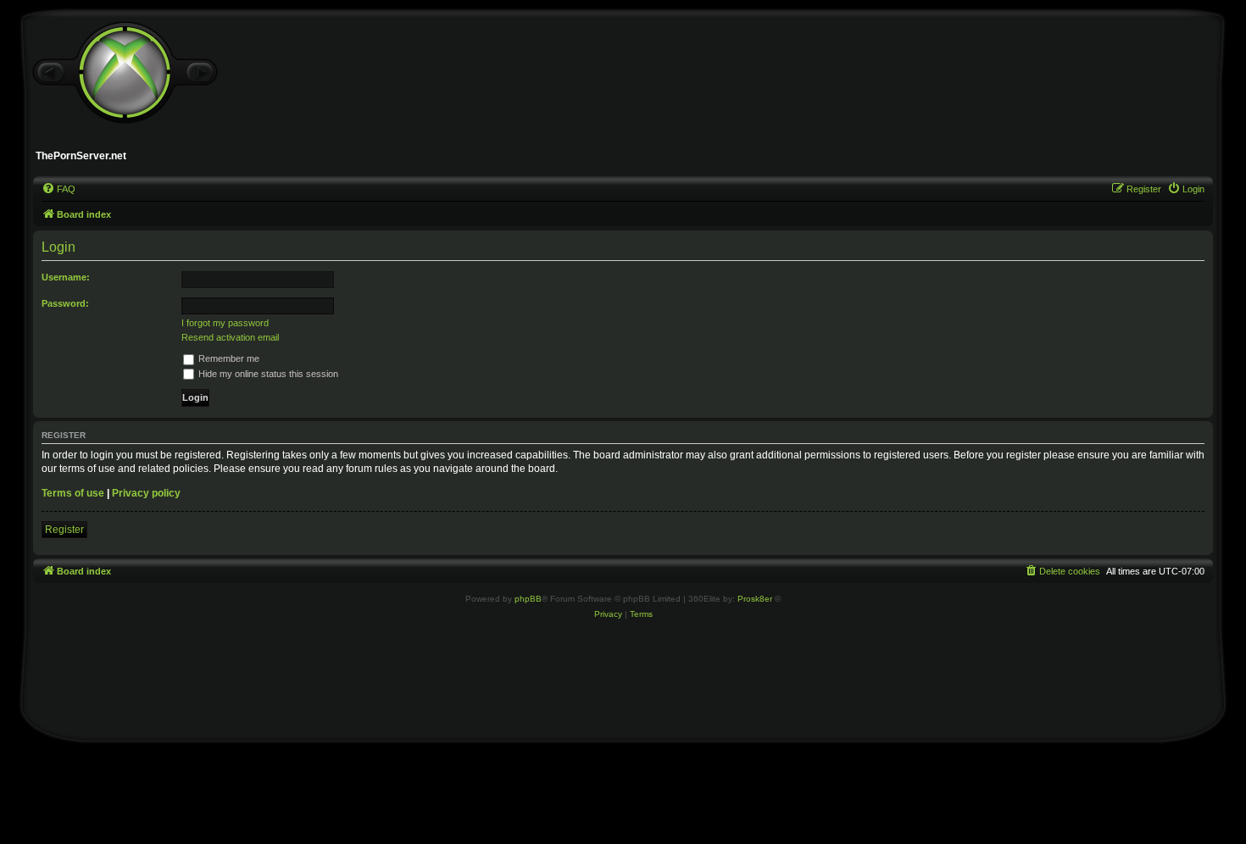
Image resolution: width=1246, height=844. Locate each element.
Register (64, 530)
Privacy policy (146, 493)
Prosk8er (754, 598)
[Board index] (125, 72)
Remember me (227, 358)
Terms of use (73, 493)
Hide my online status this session (267, 374)
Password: (65, 303)
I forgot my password (225, 323)
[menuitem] (58, 189)
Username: (66, 277)
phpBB (528, 598)
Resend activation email (230, 337)
